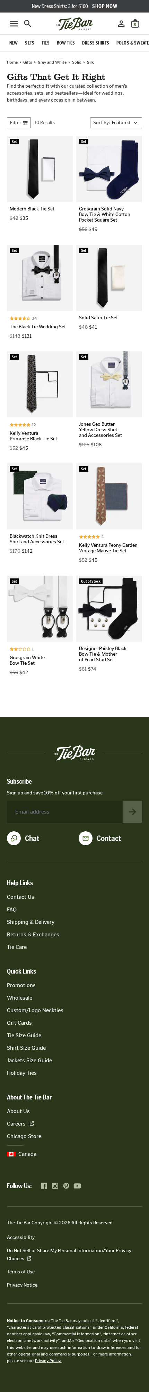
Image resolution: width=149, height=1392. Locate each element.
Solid (76, 62)
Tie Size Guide (24, 1035)
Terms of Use (21, 1272)
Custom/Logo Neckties (35, 1010)
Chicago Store (24, 1136)
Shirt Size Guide (26, 1048)
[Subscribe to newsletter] (132, 812)
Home (12, 62)
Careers (16, 1123)
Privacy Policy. (48, 1360)
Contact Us (20, 897)
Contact (109, 838)
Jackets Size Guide (29, 1060)
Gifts (27, 62)
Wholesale (19, 997)
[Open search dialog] (28, 24)
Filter (15, 123)
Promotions (21, 985)
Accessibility (21, 1237)
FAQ (12, 909)
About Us (18, 1111)
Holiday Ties (22, 1073)
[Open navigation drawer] (14, 24)
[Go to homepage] (74, 24)
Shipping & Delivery (30, 922)
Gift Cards (19, 1022)
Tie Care (17, 947)
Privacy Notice (22, 1285)
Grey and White (52, 62)
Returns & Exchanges (33, 934)
